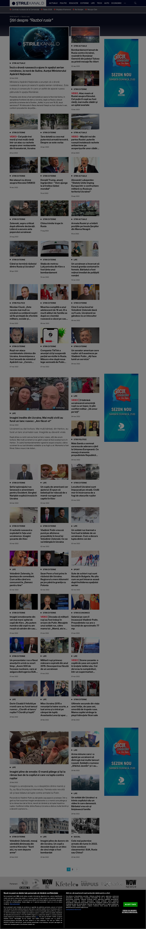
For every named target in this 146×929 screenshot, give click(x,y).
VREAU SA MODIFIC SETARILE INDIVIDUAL (129, 911)
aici (37, 916)
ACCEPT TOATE (130, 904)
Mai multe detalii (15, 904)
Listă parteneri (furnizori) (73, 909)
